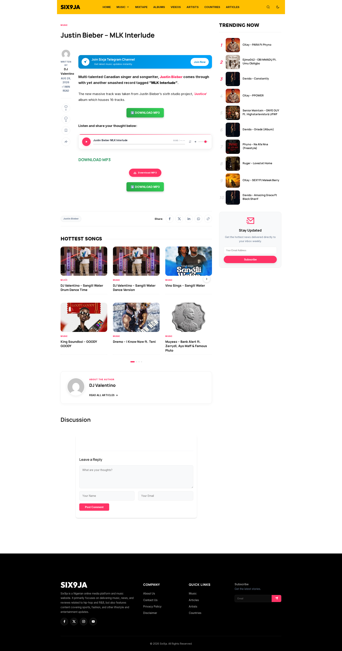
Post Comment (94, 507)
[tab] (132, 361)
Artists (193, 606)
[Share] (66, 141)
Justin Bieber (71, 218)
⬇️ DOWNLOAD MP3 (145, 112)
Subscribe (250, 259)
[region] (136, 304)
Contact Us (150, 600)
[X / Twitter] (179, 219)
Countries (195, 613)
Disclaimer (150, 613)
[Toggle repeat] (190, 141)
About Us (149, 593)
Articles (194, 600)
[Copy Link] (208, 219)
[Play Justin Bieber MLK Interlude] (86, 141)
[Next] (206, 279)
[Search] (268, 7)
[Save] (66, 130)
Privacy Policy (152, 606)
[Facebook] (169, 219)
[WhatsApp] (198, 219)
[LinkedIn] (189, 219)
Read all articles (102, 395)
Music (64, 25)
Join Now (200, 61)
